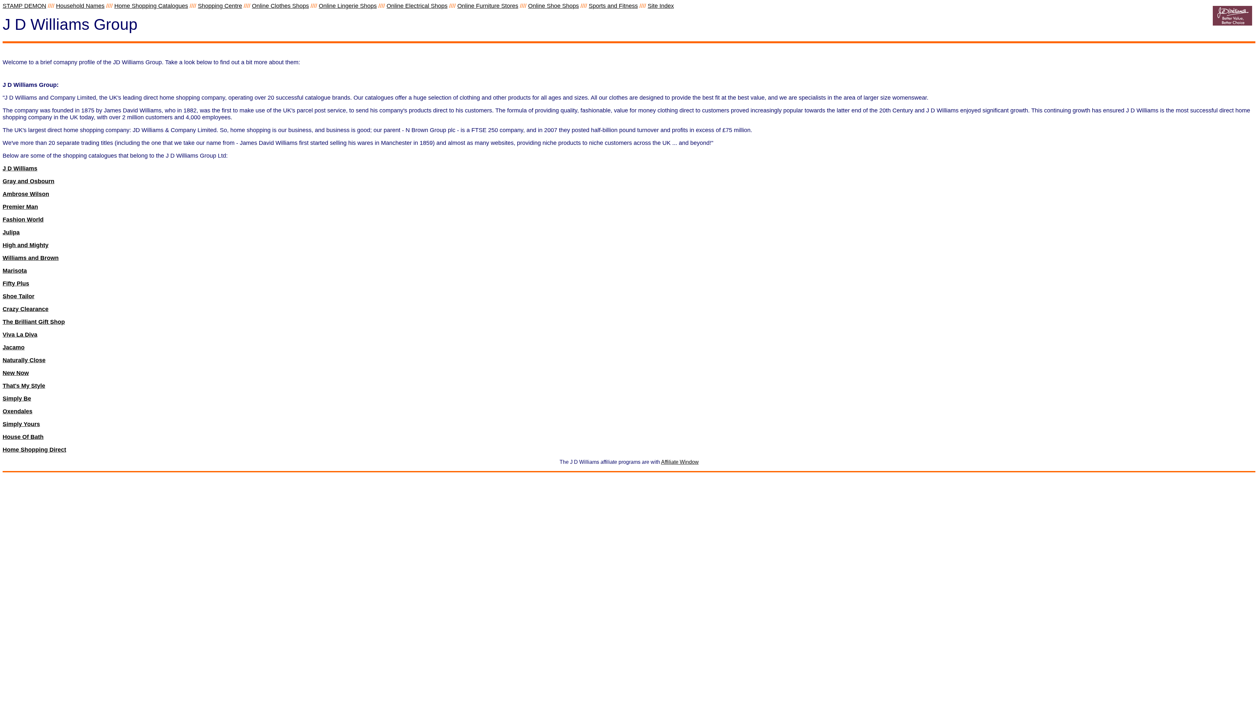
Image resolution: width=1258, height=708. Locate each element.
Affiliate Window (680, 462)
